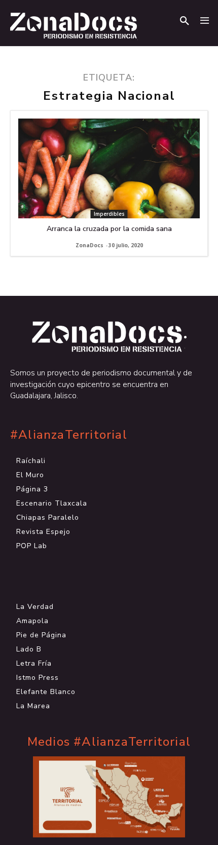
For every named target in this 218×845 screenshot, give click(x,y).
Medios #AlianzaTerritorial (109, 742)
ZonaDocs (89, 245)
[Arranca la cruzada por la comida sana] (109, 168)
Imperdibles (109, 213)
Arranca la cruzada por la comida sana (109, 229)
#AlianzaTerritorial (68, 435)
